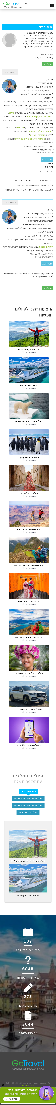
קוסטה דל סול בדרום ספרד (39, 131)
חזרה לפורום (48, 64)
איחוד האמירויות (45, 246)
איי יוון (32, 135)
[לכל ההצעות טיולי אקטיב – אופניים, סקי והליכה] (28, 832)
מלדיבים (43, 116)
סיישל (11, 112)
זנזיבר (50, 116)
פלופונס (20, 127)
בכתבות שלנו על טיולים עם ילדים (30, 138)
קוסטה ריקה (32, 116)
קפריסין (41, 135)
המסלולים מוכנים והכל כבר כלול (21, 1091)
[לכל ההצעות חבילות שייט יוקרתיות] (28, 866)
